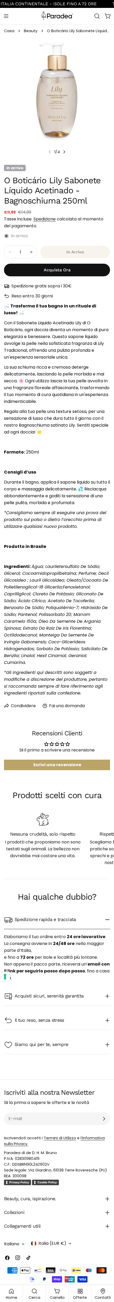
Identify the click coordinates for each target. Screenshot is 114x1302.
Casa (9, 30)
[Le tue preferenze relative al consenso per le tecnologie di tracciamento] (5, 977)
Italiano (11, 1244)
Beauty (30, 30)
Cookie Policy (47, 1182)
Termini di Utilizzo (60, 1138)
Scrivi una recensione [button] (57, 765)
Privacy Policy (19, 1182)
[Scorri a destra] (64, 152)
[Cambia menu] (6, 16)
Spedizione (44, 219)
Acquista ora (57, 269)
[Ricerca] (97, 16)
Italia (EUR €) (52, 1243)
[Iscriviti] (103, 1118)
